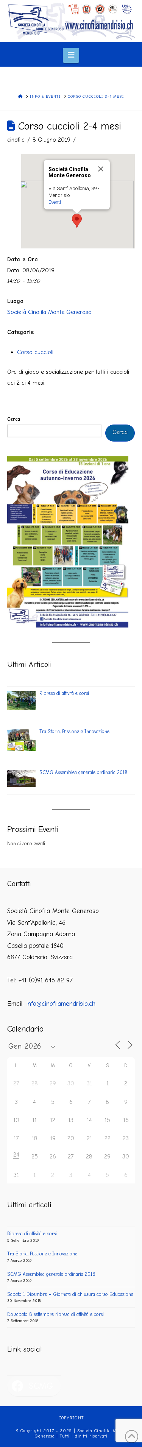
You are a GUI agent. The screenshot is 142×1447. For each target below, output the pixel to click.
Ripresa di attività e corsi (32, 1233)
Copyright (71, 1418)
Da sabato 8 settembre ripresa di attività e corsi (55, 1314)
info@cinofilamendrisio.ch (60, 1003)
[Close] (101, 169)
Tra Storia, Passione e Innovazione (42, 1254)
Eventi (54, 202)
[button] (71, 55)
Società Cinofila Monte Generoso (49, 312)
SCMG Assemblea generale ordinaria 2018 (51, 1274)
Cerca (13, 419)
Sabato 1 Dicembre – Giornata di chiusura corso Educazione (70, 1294)
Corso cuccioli (35, 352)
